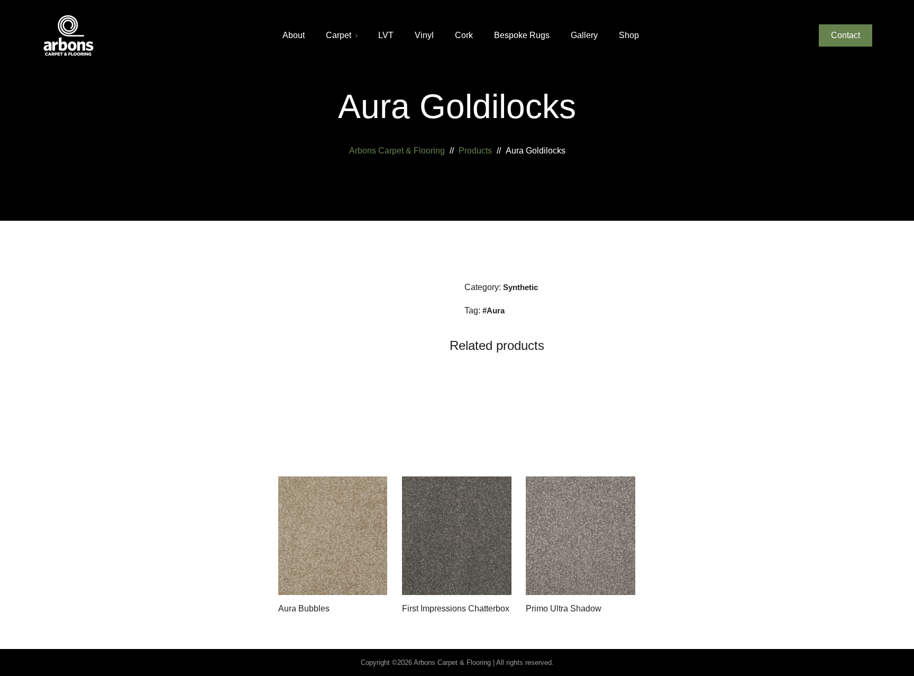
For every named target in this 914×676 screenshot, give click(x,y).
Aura (496, 310)
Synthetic (520, 287)
